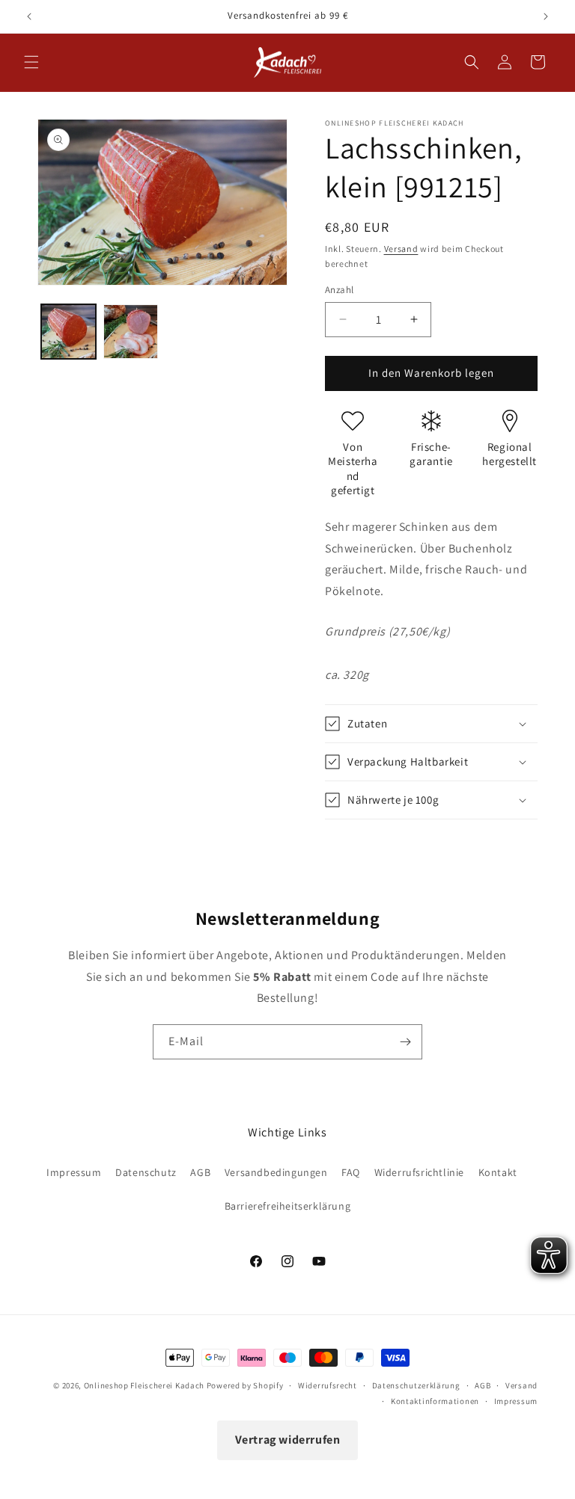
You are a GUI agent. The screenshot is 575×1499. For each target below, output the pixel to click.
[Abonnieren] (405, 1041)
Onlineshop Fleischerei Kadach (144, 1385)
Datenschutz (146, 1172)
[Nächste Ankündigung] (545, 16)
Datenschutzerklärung (416, 1385)
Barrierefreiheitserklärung (288, 1206)
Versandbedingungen (276, 1172)
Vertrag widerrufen (288, 1439)
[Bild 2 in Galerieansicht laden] (130, 331)
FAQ (350, 1172)
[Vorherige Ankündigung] (29, 16)
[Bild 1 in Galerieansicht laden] (68, 331)
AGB (200, 1172)
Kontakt (497, 1172)
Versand (401, 248)
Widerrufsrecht (327, 1385)
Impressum (73, 1172)
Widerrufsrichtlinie (419, 1172)
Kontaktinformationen (435, 1401)
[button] (31, 62)
